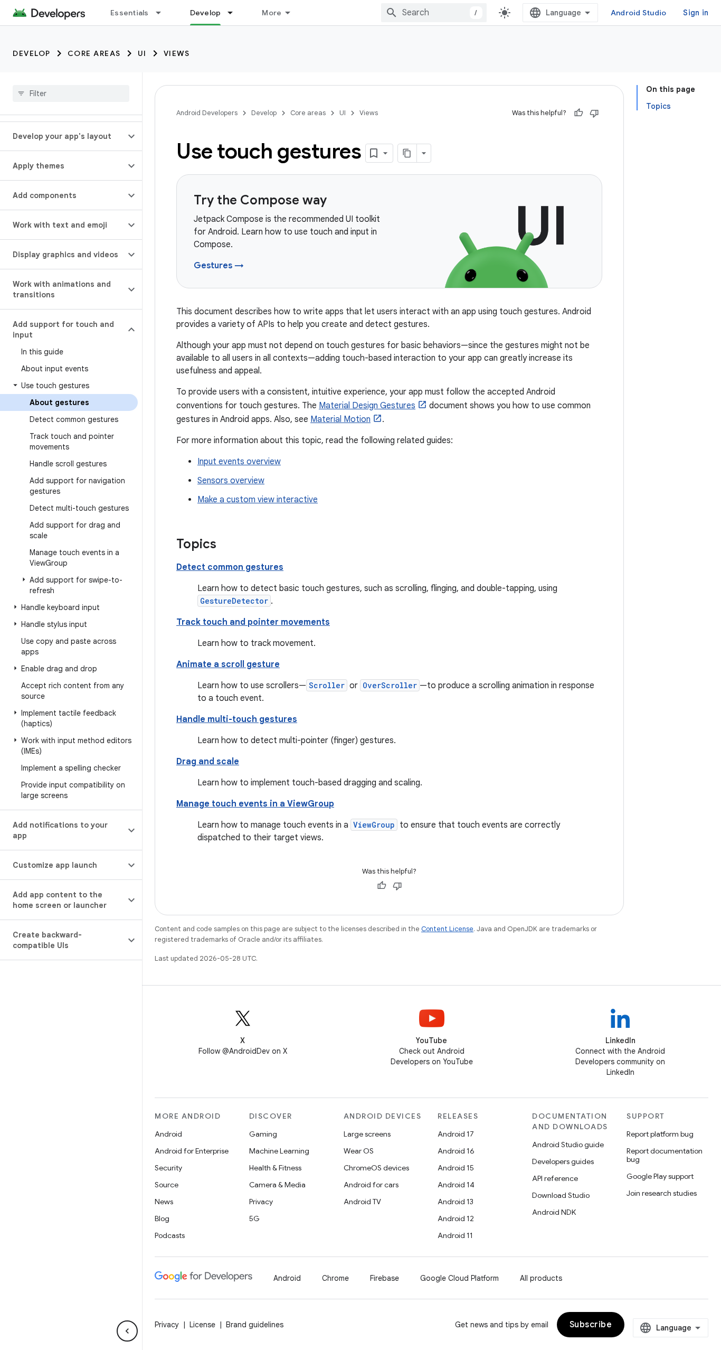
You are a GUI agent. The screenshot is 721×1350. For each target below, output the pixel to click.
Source (166, 1184)
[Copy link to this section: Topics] (227, 545)
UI (142, 53)
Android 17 (456, 1134)
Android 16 (456, 1151)
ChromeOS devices (376, 1168)
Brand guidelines (254, 1324)
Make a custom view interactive (257, 499)
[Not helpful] (594, 113)
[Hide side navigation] (127, 1331)
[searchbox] (71, 93)
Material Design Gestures (367, 405)
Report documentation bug (665, 1155)
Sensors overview (230, 480)
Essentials (129, 12)
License (202, 1324)
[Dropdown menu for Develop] (235, 12)
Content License (447, 928)
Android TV (362, 1201)
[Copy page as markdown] (407, 153)
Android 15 (456, 1168)
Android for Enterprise (192, 1151)
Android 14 (456, 1184)
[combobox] (434, 12)
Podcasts (170, 1235)
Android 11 (455, 1235)
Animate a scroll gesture (228, 664)
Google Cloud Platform (459, 1278)
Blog (162, 1218)
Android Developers (207, 112)
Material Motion (340, 419)
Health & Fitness (275, 1168)
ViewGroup (374, 825)
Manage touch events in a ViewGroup (255, 804)
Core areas (94, 53)
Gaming (263, 1134)
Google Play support (660, 1176)
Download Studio (561, 1195)
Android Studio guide (568, 1144)
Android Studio (639, 12)
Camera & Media (277, 1184)
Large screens (367, 1134)
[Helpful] (578, 113)
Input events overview (239, 461)
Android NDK (554, 1212)
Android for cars (371, 1184)
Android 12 (456, 1218)
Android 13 (455, 1201)
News (164, 1201)
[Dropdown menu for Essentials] (163, 12)
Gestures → (219, 265)
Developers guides (563, 1161)
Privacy (261, 1201)
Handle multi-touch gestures (236, 719)
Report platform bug (660, 1134)
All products (541, 1278)
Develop (205, 12)
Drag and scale (207, 761)
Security (168, 1168)
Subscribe (591, 1324)
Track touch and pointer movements (253, 622)
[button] (62, 136)
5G (254, 1218)
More (271, 12)
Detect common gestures (229, 567)
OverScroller (390, 685)
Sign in (695, 12)
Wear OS (359, 1151)
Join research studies (662, 1193)
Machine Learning (279, 1151)
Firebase (384, 1278)
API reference (555, 1178)
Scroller (327, 685)
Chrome (335, 1278)
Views (177, 53)
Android (168, 1134)
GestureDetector (234, 601)
